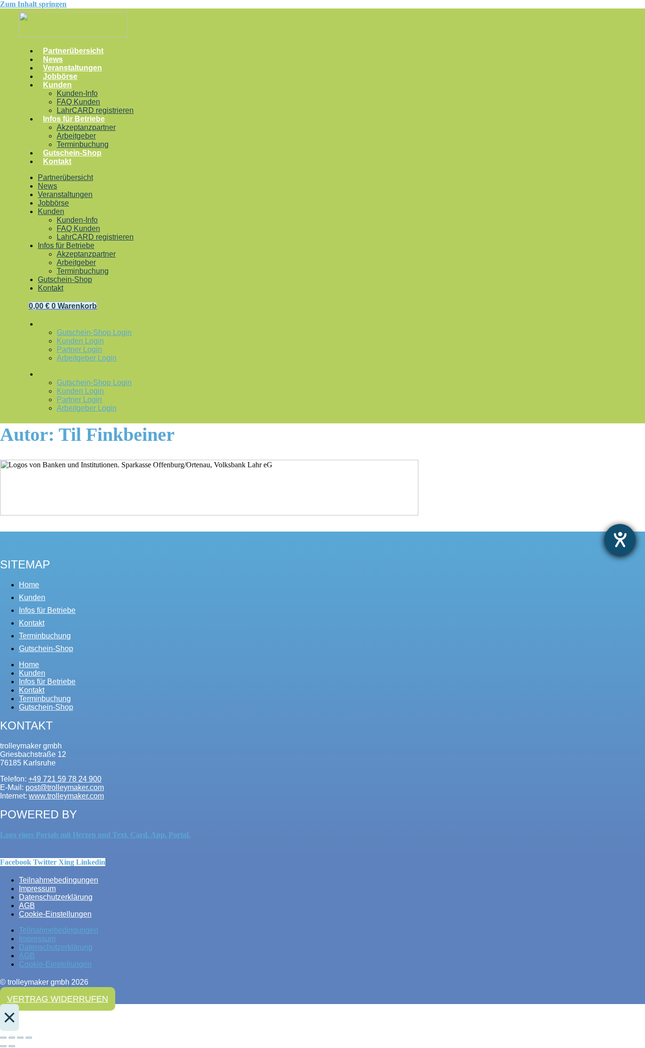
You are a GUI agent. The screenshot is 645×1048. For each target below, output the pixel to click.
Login (46, 326)
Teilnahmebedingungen (58, 880)
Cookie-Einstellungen (55, 914)
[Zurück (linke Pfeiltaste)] (3, 1046)
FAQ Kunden (78, 102)
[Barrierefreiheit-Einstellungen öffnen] (620, 539)
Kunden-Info (77, 93)
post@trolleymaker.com (64, 787)
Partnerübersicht (73, 51)
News (53, 59)
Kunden (57, 85)
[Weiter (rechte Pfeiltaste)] (11, 1046)
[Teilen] (20, 1038)
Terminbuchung (83, 144)
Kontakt (57, 161)
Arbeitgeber (76, 136)
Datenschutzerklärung (56, 897)
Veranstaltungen (72, 68)
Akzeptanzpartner (86, 127)
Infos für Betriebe (74, 119)
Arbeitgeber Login (87, 358)
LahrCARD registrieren (95, 110)
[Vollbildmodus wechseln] (11, 1038)
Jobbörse (60, 76)
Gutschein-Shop (72, 153)
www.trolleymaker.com (66, 796)
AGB (27, 906)
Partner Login (79, 349)
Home (29, 585)
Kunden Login (80, 341)
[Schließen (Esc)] (28, 1038)
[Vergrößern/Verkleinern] (3, 1038)
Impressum (37, 889)
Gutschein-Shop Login (94, 332)
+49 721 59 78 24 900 (65, 779)
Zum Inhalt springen (33, 4)
